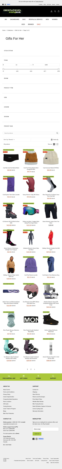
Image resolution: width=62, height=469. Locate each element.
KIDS (23, 24)
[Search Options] (58, 133)
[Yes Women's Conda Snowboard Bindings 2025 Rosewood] (31, 346)
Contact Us (35, 389)
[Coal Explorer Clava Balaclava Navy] (51, 264)
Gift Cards (49, 4)
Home (3, 30)
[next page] (34, 369)
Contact (57, 4)
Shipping (35, 392)
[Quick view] (18, 164)
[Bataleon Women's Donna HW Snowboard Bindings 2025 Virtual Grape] (51, 291)
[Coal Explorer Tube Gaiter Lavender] (11, 184)
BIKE (24, 19)
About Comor (6, 389)
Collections (10, 30)
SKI (6, 19)
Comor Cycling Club (38, 408)
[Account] (51, 11)
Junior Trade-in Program (9, 408)
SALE (38, 24)
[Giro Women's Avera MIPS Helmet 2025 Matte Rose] (31, 291)
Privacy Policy (6, 394)
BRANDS (31, 24)
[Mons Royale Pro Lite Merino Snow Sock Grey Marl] (51, 184)
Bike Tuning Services (38, 404)
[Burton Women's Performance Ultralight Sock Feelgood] (11, 237)
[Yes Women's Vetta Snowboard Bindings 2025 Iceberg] (11, 346)
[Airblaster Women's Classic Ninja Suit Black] (31, 237)
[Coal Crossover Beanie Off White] (51, 157)
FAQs (45, 4)
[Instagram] (5, 4)
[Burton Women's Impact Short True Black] (51, 211)
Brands (53, 4)
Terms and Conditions (8, 392)
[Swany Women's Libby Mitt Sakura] (31, 184)
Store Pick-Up (36, 394)
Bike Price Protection (8, 413)
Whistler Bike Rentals (38, 401)
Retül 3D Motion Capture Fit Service (42, 406)
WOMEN (54, 19)
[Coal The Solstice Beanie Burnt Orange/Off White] (31, 157)
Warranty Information (38, 411)
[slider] (3, 69)
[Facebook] (3, 4)
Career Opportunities (8, 396)
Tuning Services (39, 1)
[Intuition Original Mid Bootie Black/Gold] (51, 319)
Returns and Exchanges (39, 396)
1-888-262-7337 (16, 422)
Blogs (4, 411)
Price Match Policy (37, 399)
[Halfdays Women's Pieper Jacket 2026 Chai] (11, 264)
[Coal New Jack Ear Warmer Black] (11, 157)
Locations (40, 4)
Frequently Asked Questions (10, 399)
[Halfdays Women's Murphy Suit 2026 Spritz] (51, 237)
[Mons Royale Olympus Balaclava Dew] (11, 319)
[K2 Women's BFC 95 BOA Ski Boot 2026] (11, 211)
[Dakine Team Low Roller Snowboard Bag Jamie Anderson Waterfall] (11, 291)
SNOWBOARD (14, 19)
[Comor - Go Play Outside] (12, 11)
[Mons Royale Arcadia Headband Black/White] (31, 319)
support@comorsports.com (10, 424)
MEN (47, 19)
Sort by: (8, 139)
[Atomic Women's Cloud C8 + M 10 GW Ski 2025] (51, 346)
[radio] (54, 144)
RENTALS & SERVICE (35, 19)
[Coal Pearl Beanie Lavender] (31, 264)
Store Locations (7, 401)
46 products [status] (7, 144)
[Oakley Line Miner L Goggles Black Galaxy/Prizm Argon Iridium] (31, 211)
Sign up (37, 433)
